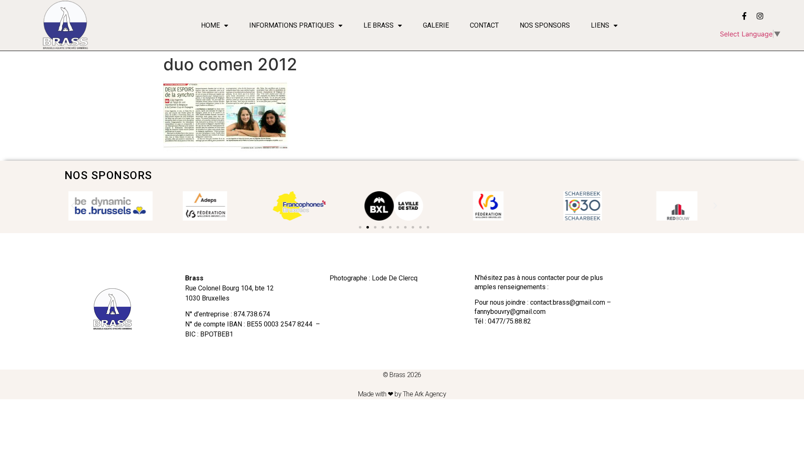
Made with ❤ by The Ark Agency (402, 394)
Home (210, 25)
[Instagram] (760, 16)
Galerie (436, 25)
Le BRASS (378, 25)
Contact (484, 25)
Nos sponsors (545, 25)
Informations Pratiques (291, 25)
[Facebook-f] (744, 16)
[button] (360, 227)
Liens (600, 25)
